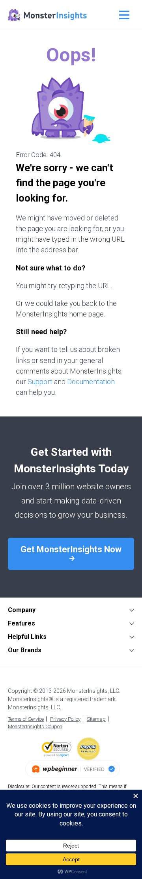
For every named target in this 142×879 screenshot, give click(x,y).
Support (40, 382)
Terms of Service (26, 719)
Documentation (91, 382)
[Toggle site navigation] (123, 15)
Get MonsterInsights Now (71, 549)
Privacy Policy (65, 719)
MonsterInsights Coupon (35, 726)
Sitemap (96, 719)
